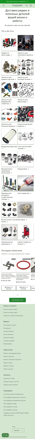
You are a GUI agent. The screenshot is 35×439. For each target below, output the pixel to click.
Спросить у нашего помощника (13, 315)
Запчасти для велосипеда (23, 101)
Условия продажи (9, 340)
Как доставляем (9, 331)
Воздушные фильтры (9, 146)
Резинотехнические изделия (25, 125)
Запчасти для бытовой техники (24, 78)
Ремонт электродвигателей (12, 353)
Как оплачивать (8, 334)
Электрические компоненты (7, 243)
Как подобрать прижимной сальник (15, 400)
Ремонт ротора (8, 369)
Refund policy (8, 344)
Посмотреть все (17, 300)
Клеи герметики (23, 193)
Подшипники (22, 169)
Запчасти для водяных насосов (7, 78)
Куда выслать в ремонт (11, 384)
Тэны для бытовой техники (24, 147)
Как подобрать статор (10, 406)
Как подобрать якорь (10, 403)
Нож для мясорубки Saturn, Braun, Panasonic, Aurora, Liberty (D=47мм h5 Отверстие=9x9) (8, 276)
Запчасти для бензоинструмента (8, 125)
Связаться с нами (9, 378)
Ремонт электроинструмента (13, 359)
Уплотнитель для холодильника (14, 394)
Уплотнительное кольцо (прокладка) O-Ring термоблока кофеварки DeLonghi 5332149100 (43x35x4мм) (23, 276)
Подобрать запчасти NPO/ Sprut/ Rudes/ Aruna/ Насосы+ (16, 414)
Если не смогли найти (10, 309)
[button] (4, 5)
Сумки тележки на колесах (24, 243)
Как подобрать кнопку (10, 410)
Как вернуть (7, 328)
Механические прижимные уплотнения (6, 171)
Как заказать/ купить (10, 325)
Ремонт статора (8, 366)
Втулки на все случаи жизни (9, 221)
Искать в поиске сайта (11, 312)
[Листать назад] (14, 295)
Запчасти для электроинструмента (25, 54)
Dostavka (15, 437)
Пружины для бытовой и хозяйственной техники (7, 196)
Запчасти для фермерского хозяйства (6, 102)
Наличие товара (9, 337)
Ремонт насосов (9, 356)
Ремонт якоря (8, 362)
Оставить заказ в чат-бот (11, 381)
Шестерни (21, 220)
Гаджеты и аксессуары (5, 54)
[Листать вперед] (21, 295)
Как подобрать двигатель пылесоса (15, 397)
